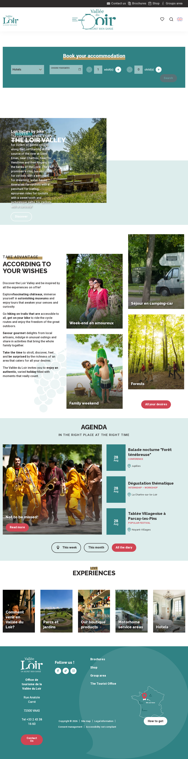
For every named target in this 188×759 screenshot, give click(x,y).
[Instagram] (73, 671)
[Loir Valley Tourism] (100, 19)
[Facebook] (58, 671)
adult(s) (108, 69)
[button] (171, 19)
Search (168, 78)
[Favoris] (162, 19)
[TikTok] (66, 671)
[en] (179, 19)
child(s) (149, 69)
